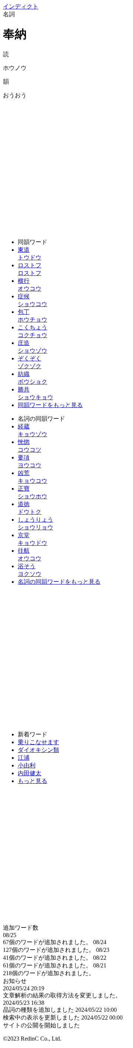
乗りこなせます (38, 742)
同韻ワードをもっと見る (50, 405)
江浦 (24, 757)
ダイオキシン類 (38, 750)
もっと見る (32, 781)
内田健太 (29, 773)
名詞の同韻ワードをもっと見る (59, 582)
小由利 (26, 765)
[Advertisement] (66, 166)
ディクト (20, 6)
